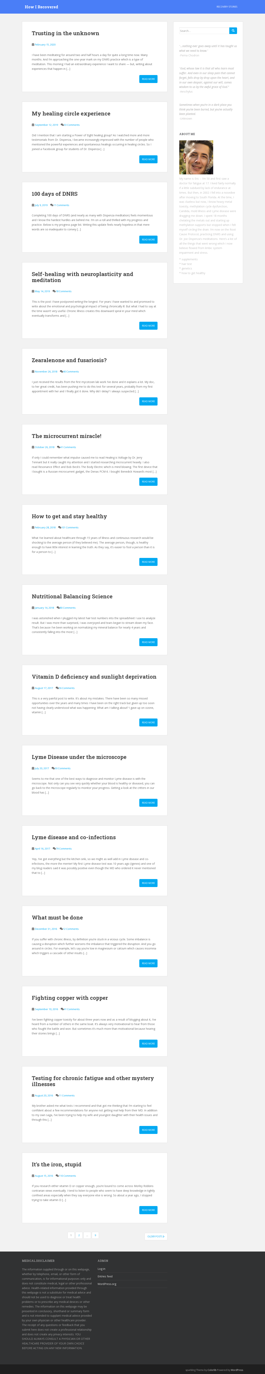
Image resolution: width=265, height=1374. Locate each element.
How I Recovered (41, 6)
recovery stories (227, 6)
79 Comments (64, 848)
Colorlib (212, 1370)
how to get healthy (193, 273)
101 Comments (70, 527)
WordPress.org (107, 1284)
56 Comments (67, 688)
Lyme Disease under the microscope (79, 756)
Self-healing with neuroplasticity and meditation (82, 277)
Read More (148, 79)
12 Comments (71, 929)
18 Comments (64, 291)
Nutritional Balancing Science (72, 596)
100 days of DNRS (55, 193)
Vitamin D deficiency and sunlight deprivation (94, 676)
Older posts (155, 1236)
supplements (190, 259)
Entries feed (105, 1276)
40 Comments (71, 371)
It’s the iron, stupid (56, 1164)
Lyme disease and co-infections (74, 837)
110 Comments (67, 1175)
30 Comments (63, 768)
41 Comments (68, 447)
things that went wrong (202, 243)
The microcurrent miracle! (66, 436)
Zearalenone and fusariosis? (69, 360)
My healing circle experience (71, 113)
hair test (187, 264)
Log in (101, 1269)
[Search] (233, 30)
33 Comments (72, 125)
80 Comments (68, 607)
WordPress (237, 1370)
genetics (187, 268)
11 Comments (61, 205)
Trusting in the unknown (65, 33)
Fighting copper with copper (70, 997)
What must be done (57, 917)
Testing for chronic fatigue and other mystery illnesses (93, 1081)
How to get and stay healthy (69, 516)
